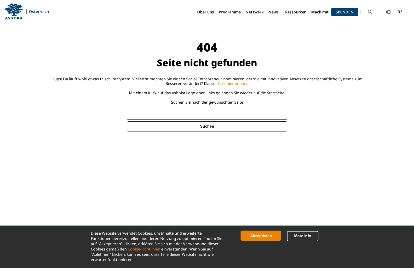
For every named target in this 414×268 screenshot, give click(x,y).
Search (370, 12)
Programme (230, 12)
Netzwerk (255, 12)
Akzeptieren (261, 236)
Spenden (345, 12)
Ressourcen (295, 12)
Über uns (205, 12)
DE (399, 12)
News (273, 12)
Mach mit (320, 12)
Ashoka (14, 11)
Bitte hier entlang (233, 83)
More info (302, 236)
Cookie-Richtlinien (144, 249)
